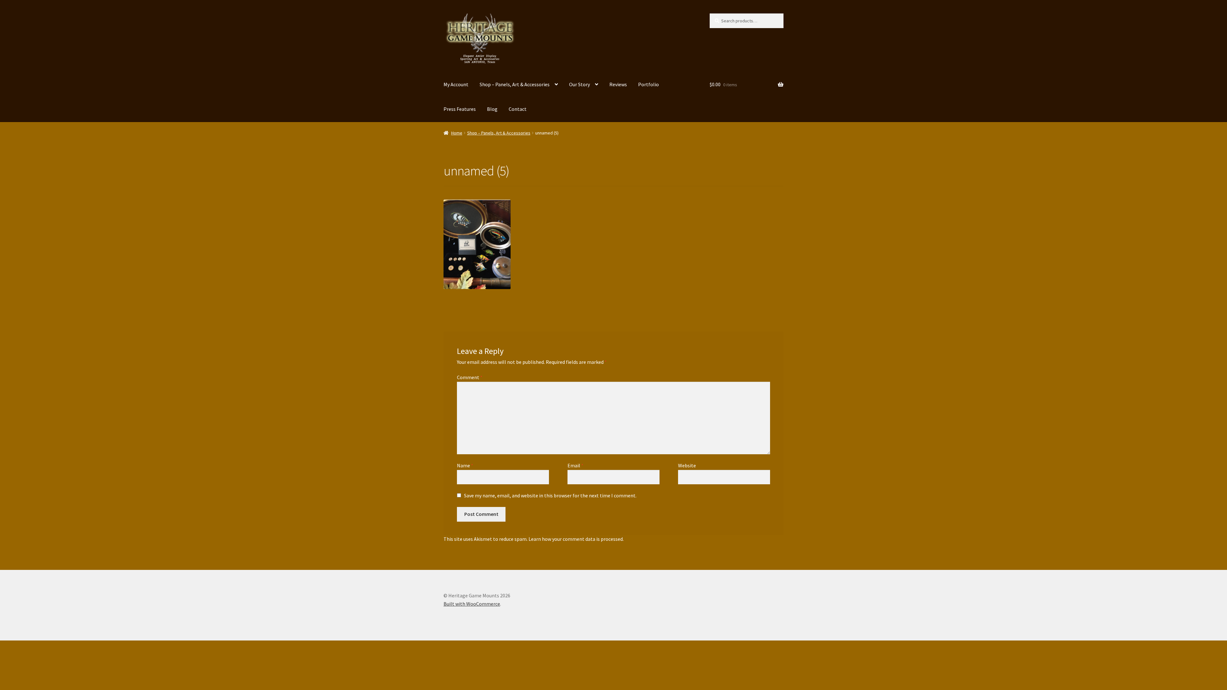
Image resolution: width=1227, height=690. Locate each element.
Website (687, 465)
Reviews (618, 84)
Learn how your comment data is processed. (576, 539)
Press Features (460, 109)
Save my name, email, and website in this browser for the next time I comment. (550, 495)
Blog (492, 109)
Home (456, 133)
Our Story (579, 84)
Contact (518, 109)
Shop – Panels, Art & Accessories (515, 84)
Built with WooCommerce (472, 604)
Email (575, 465)
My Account (456, 84)
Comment (469, 377)
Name (465, 465)
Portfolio (648, 84)
